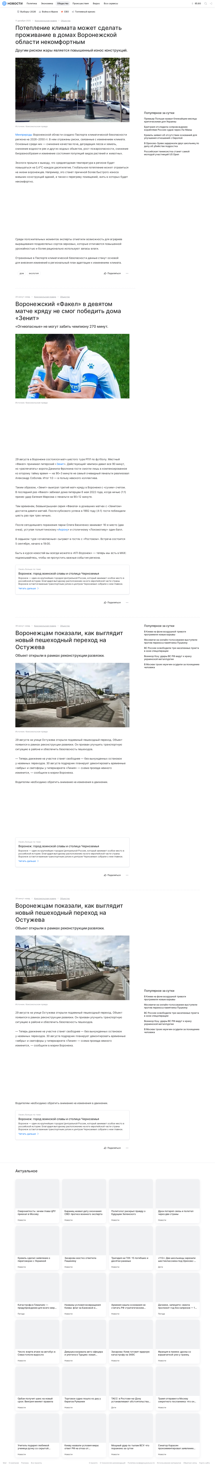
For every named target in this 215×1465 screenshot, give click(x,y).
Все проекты (36, 1463)
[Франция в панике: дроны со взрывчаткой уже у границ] (178, 1342)
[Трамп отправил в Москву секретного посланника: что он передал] (178, 1389)
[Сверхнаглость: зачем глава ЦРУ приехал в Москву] (37, 1201)
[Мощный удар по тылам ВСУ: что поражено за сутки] (131, 1435)
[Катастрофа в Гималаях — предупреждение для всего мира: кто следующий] (37, 1295)
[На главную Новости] (14, 3)
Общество (65, 20)
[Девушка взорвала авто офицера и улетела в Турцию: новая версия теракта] (84, 1342)
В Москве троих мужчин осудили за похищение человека (171, 666)
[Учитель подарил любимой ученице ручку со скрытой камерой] (37, 1435)
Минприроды (23, 134)
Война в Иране (50, 11)
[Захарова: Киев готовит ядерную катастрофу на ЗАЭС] (131, 1342)
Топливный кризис (85, 11)
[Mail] (4, 3)
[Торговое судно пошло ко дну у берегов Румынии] (84, 1389)
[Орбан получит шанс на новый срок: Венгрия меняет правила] (37, 1389)
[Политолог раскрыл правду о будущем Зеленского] (131, 1201)
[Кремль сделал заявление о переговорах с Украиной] (37, 1248)
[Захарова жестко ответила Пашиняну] (84, 1248)
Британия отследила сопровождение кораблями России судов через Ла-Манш (168, 128)
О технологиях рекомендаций (112, 1463)
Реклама (25, 1463)
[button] (72, 90)
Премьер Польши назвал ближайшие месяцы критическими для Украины (170, 120)
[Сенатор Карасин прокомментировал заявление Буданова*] (178, 1435)
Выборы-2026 (28, 11)
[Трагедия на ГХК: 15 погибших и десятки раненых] (131, 1248)
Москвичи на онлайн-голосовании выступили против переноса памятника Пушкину (170, 641)
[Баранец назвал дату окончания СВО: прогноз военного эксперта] (84, 1201)
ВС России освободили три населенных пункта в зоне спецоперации (171, 649)
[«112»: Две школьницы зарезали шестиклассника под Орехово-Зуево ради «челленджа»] (178, 1248)
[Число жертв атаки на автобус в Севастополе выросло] (37, 1342)
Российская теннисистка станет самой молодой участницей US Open (167, 153)
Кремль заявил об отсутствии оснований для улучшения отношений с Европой (170, 136)
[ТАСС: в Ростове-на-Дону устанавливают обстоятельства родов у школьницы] (131, 1389)
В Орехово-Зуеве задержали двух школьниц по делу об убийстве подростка (171, 145)
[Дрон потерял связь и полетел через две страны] (178, 1201)
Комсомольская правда (46, 20)
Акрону (63, 529)
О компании (14, 1463)
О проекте (93, 1463)
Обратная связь (190, 1463)
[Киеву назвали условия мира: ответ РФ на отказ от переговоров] (84, 1435)
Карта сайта (204, 1463)
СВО (66, 11)
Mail (4, 1463)
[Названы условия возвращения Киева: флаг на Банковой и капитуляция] (84, 1295)
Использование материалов (169, 1463)
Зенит (60, 463)
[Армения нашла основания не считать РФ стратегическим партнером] (131, 1295)
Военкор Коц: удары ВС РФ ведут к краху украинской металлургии (168, 658)
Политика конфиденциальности (141, 1463)
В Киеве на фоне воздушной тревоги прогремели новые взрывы (165, 633)
